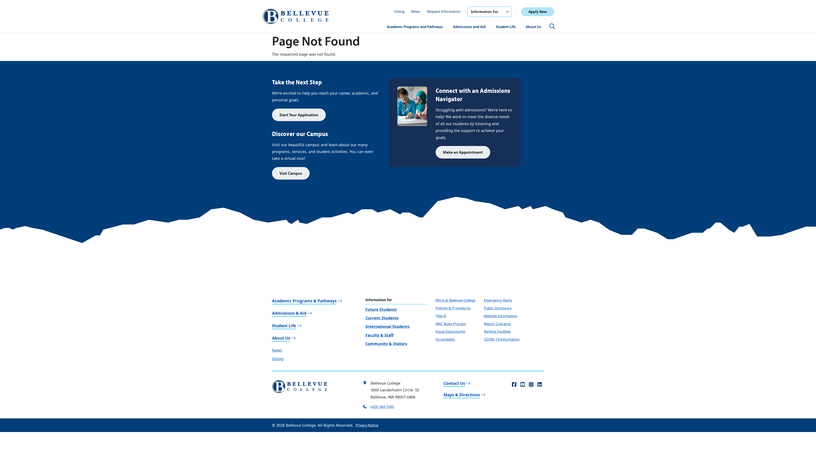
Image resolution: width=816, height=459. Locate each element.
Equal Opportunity (450, 331)
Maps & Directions (461, 395)
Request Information (443, 11)
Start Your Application (298, 114)
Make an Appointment (463, 152)
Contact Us (454, 383)
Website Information (500, 316)
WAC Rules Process (451, 324)
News (415, 11)
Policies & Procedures (453, 308)
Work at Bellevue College (455, 300)
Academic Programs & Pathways (304, 301)
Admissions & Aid (289, 313)
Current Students (382, 317)
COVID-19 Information (502, 339)
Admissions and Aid (469, 26)
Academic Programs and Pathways (415, 26)
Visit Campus (290, 173)
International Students (387, 326)
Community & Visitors (386, 343)
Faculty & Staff (380, 335)
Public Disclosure (497, 308)
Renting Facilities (497, 331)
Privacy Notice (367, 425)
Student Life (506, 26)
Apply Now (537, 11)
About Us (533, 26)
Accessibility (445, 339)
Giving (399, 11)
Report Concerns (497, 324)
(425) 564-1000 (382, 406)
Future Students (381, 309)
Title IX (441, 316)
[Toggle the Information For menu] (507, 12)
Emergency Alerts (498, 300)
